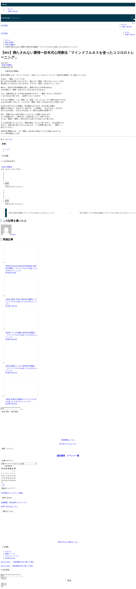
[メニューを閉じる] (2, 2)
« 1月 (3, 485)
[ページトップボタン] (2, 574)
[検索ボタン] (134, 23)
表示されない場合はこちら (68, 542)
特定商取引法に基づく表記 (23, 562)
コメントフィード (12, 556)
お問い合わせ (13, 11)
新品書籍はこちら (68, 440)
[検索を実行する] (22, 576)
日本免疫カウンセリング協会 (12, 493)
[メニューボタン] (132, 23)
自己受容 (4, 25)
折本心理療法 (7, 65)
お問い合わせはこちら (9, 506)
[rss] (134, 17)
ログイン (8, 552)
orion (13, 234)
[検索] (134, 19)
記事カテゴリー (7, 464)
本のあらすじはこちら (68, 444)
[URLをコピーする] (7, 183)
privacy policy (5, 562)
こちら (10, 139)
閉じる (4, 578)
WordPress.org (10, 558)
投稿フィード (10, 554)
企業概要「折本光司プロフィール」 (14, 502)
